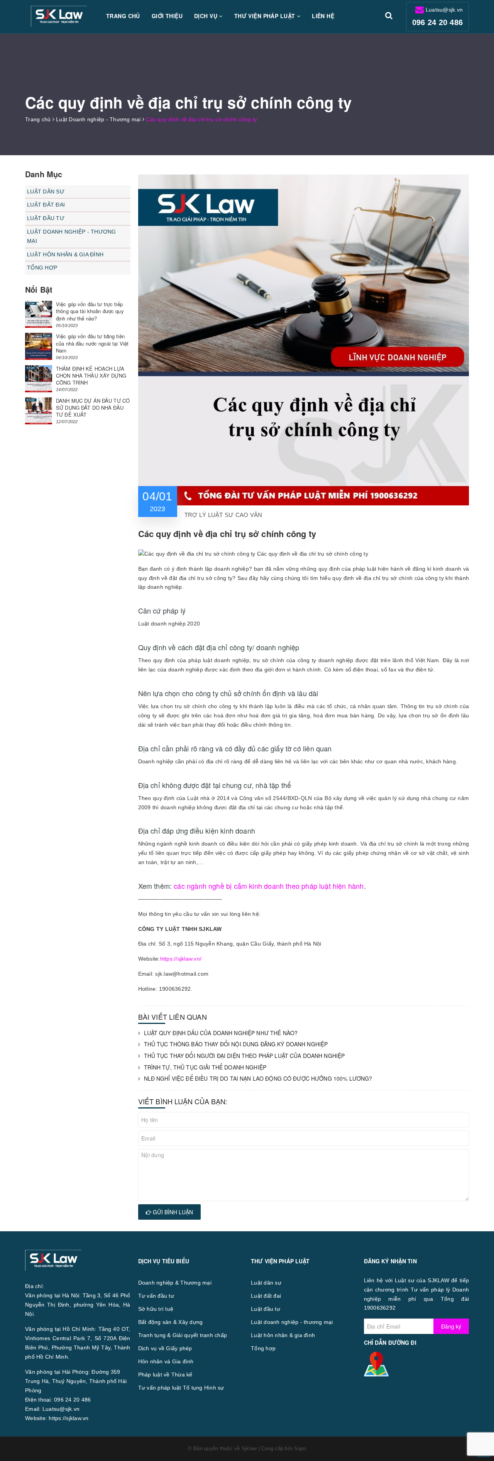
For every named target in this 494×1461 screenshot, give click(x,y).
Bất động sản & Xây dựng (170, 1322)
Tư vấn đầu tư (156, 1296)
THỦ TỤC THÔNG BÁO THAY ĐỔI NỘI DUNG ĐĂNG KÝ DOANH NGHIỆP (236, 1044)
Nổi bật (38, 289)
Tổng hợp (42, 267)
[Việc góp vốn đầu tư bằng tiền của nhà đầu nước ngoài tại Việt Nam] (38, 346)
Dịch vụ (206, 16)
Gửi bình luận (172, 1212)
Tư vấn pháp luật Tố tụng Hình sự (181, 1388)
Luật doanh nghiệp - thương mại (71, 236)
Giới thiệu (167, 16)
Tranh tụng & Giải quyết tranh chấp (182, 1335)
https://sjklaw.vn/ (181, 959)
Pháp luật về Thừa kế (165, 1374)
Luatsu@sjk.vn (444, 10)
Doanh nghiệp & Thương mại (174, 1283)
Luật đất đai (46, 205)
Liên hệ (323, 16)
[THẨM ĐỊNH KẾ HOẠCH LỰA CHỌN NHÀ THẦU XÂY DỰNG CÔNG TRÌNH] (38, 378)
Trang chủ (123, 16)
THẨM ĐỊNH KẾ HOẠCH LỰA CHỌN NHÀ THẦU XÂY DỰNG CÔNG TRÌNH (91, 375)
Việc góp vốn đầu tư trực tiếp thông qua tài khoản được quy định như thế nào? (90, 311)
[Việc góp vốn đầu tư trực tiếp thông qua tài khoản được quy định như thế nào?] (38, 314)
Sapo (300, 1448)
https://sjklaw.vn (68, 1418)
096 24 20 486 (437, 22)
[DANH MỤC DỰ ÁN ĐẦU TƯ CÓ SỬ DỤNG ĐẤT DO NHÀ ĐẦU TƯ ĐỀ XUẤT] (38, 410)
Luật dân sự (45, 191)
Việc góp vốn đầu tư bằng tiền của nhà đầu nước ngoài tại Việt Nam (92, 343)
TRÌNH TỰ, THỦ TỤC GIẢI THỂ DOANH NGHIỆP (205, 1067)
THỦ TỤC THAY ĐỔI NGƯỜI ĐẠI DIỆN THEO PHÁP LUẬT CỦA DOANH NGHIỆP (244, 1055)
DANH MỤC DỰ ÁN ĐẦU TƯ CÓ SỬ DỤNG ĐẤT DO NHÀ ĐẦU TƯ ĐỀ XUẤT (93, 407)
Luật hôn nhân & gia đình (65, 254)
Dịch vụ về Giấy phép (165, 1348)
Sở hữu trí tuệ (156, 1309)
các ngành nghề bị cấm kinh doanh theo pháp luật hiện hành (269, 886)
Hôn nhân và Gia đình (166, 1361)
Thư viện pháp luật (265, 16)
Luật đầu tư (45, 218)
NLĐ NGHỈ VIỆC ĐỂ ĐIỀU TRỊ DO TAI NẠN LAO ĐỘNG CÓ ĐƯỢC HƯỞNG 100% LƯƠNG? (258, 1078)
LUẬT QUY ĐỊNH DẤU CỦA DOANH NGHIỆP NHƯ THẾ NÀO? (221, 1033)
